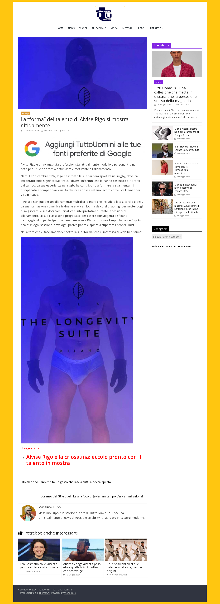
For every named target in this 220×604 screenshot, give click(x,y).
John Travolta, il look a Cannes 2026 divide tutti (186, 148)
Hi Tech (141, 28)
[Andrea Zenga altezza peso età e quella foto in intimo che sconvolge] (83, 540)
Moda (114, 28)
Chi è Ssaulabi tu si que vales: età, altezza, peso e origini (124, 567)
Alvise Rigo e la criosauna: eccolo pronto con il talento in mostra (83, 459)
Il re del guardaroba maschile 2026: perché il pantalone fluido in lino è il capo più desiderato (186, 207)
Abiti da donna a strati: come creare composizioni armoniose (186, 168)
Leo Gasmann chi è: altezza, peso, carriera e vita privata (39, 565)
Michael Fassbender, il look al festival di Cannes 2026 (185, 187)
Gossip (25, 113)
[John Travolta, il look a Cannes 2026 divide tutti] (162, 145)
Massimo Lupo (51, 130)
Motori (127, 28)
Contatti (167, 246)
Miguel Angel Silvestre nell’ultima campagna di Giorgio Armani (186, 132)
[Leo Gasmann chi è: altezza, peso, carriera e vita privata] (39, 540)
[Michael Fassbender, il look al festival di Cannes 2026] (162, 183)
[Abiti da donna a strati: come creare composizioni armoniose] (162, 162)
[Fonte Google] (83, 149)
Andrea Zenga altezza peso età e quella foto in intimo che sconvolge (82, 567)
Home (60, 28)
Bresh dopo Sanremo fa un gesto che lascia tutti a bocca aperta (64, 482)
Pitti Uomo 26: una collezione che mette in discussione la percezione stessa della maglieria (175, 94)
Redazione (157, 246)
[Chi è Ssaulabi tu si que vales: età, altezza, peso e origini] (126, 540)
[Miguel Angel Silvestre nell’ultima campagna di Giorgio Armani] (162, 127)
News (71, 28)
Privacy (187, 246)
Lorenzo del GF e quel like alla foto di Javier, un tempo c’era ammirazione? (94, 496)
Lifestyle (155, 28)
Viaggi (83, 28)
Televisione (99, 28)
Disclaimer (177, 246)
